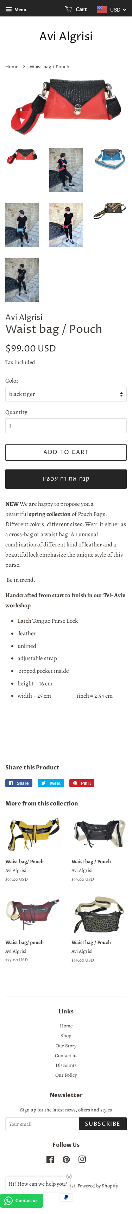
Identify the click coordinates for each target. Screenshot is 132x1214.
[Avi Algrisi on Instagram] (82, 1160)
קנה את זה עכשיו (66, 479)
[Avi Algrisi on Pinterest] (66, 1160)
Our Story (66, 1045)
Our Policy (66, 1075)
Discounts (66, 1065)
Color (12, 381)
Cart (81, 9)
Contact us (66, 1055)
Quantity (16, 412)
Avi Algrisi (66, 37)
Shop (66, 1035)
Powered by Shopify (97, 1185)
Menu (20, 9)
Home (11, 67)
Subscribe (103, 1124)
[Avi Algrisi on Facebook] (50, 1160)
